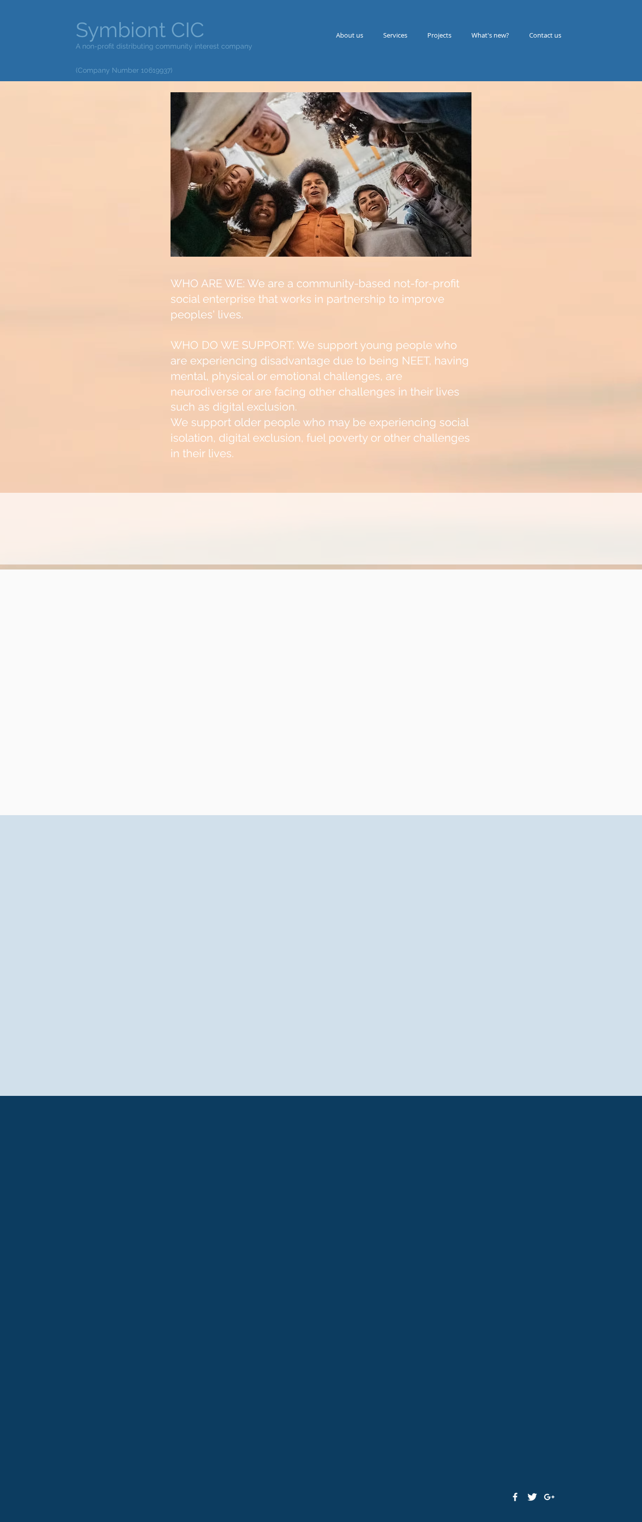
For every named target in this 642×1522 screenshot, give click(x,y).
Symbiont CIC (140, 30)
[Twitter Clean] (532, 1496)
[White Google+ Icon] (549, 1496)
